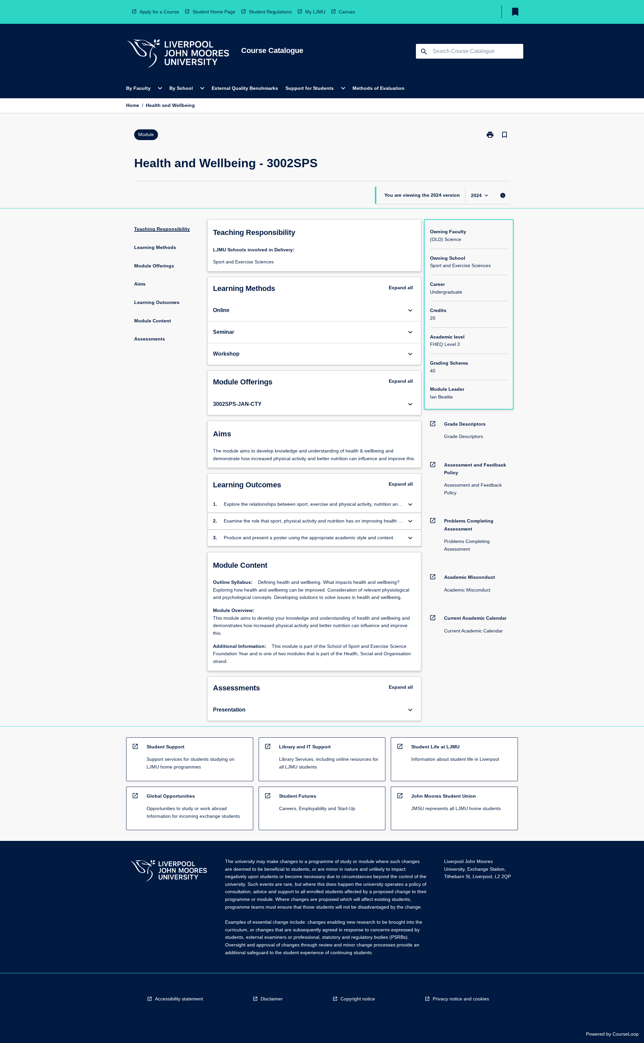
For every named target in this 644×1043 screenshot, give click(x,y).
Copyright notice (357, 998)
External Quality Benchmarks (245, 88)
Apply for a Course (159, 11)
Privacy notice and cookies (461, 998)
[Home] (178, 54)
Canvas (347, 11)
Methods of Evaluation (379, 88)
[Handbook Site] (168, 871)
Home (132, 105)
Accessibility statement (179, 998)
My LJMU (315, 11)
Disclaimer (272, 998)
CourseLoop (625, 1034)
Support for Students (309, 88)
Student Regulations (270, 11)
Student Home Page (214, 11)
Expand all (401, 287)
